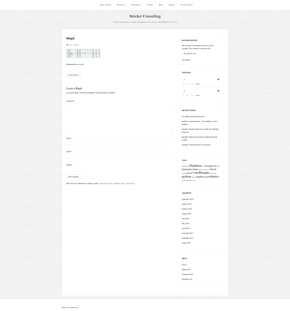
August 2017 (186, 243)
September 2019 (187, 199)
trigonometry (189, 180)
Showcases (121, 5)
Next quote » (186, 59)
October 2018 (187, 209)
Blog (161, 5)
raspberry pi (202, 176)
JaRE (218, 166)
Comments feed (187, 274)
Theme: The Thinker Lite (70, 307)
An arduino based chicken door (193, 116)
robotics (213, 176)
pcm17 (190, 172)
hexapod (209, 165)
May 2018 (185, 223)
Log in (184, 264)
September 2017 (187, 238)
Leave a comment (73, 45)
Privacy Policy (187, 5)
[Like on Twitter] (192, 84)
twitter (194, 180)
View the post (73, 75)
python (186, 176)
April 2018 (186, 228)
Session (183, 180)
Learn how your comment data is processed (117, 183)
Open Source (206, 169)
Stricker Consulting (145, 16)
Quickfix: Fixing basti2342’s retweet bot (196, 144)
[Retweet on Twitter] (188, 84)
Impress (172, 5)
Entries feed (186, 269)
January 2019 (186, 204)
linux (195, 169)
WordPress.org (187, 279)
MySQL (201, 169)
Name (69, 138)
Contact (150, 5)
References (136, 5)
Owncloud (184, 173)
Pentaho (204, 172)
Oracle (213, 169)
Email (69, 151)
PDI (196, 172)
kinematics (187, 169)
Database (196, 165)
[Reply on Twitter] (184, 84)
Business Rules (185, 166)
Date (203, 166)
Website (69, 165)
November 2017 (187, 233)
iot (215, 165)
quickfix (193, 177)
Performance (213, 173)
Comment (70, 101)
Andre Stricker (105, 5)
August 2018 (186, 213)
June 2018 (185, 218)
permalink (80, 64)
